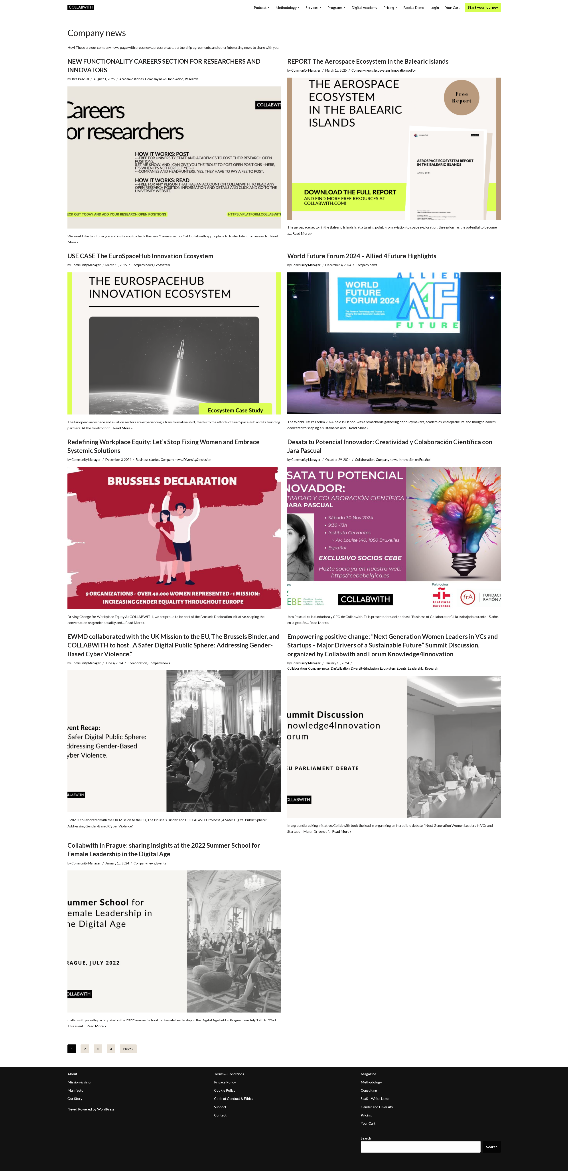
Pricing (366, 1115)
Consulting (369, 1090)
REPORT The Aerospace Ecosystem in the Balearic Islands (367, 61)
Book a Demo (413, 7)
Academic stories (131, 79)
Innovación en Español (414, 459)
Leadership (416, 668)
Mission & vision (79, 1082)
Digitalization (340, 668)
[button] (268, 7)
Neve (71, 1109)
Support (220, 1107)
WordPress (105, 1109)
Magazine (368, 1074)
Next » (128, 1049)
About (72, 1074)
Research (191, 79)
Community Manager (306, 70)
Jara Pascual (80, 79)
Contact (220, 1115)
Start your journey (483, 7)
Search (366, 1138)
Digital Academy (364, 7)
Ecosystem (382, 70)
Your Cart (452, 7)
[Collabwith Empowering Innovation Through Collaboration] (80, 7)
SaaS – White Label (375, 1098)
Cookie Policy (224, 1090)
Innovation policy (403, 70)
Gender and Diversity (377, 1107)
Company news (156, 79)
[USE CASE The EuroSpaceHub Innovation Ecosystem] (174, 343)
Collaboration (365, 459)
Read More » (302, 233)
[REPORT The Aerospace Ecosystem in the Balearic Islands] (394, 149)
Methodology (371, 1082)
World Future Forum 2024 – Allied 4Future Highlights (361, 256)
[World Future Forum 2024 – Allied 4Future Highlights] (394, 343)
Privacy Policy (225, 1082)
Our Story (74, 1098)
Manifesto (75, 1090)
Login (434, 7)
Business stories (147, 459)
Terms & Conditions (229, 1074)
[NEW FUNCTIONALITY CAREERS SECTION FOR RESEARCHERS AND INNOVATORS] (174, 157)
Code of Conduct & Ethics (233, 1098)
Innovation (175, 79)
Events (402, 668)
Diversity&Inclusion (197, 459)
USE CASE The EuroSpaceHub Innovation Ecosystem (140, 256)
